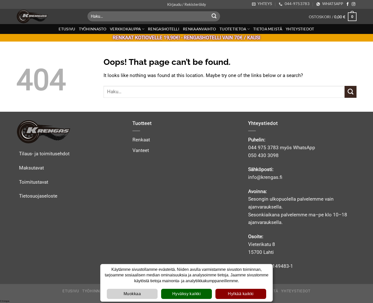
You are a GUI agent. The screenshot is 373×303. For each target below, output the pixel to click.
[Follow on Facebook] (347, 4)
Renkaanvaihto (199, 29)
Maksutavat (31, 168)
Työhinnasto (92, 29)
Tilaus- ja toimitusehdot (44, 154)
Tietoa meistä (267, 29)
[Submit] (214, 16)
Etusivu (67, 29)
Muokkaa (132, 294)
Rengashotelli (163, 29)
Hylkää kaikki (240, 294)
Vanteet (140, 150)
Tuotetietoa (232, 29)
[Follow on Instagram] (353, 4)
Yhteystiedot (300, 29)
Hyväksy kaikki (186, 294)
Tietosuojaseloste (38, 196)
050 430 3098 (263, 155)
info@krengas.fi (265, 177)
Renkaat (141, 140)
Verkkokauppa (125, 29)
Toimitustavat (33, 182)
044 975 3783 (263, 147)
